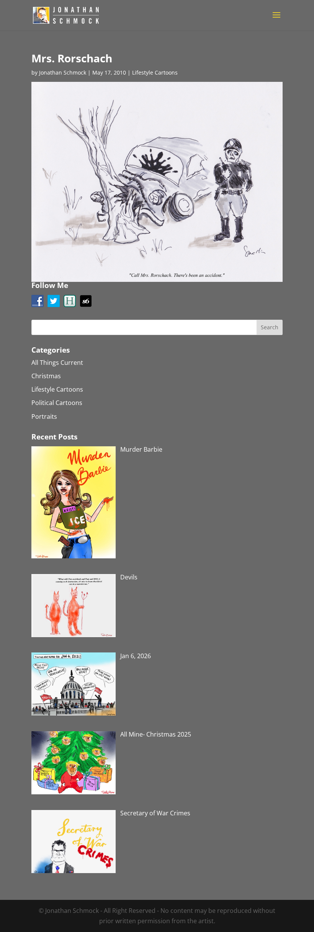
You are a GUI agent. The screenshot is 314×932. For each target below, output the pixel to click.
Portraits (44, 416)
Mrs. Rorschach (71, 58)
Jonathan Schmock (62, 72)
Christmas (46, 376)
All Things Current (57, 362)
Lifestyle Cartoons (155, 72)
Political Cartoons (56, 402)
